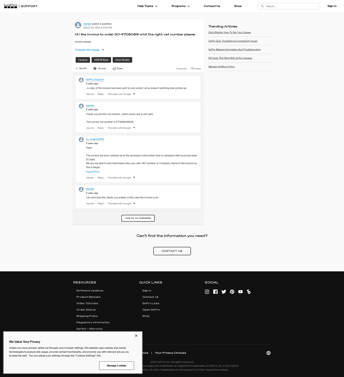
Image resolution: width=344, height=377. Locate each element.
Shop (237, 6)
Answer (102, 68)
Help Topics (145, 6)
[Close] (136, 335)
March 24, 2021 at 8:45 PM (98, 27)
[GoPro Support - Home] (21, 6)
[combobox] (293, 6)
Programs (179, 6)
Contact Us (212, 6)
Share (120, 68)
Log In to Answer (138, 218)
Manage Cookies (116, 365)
